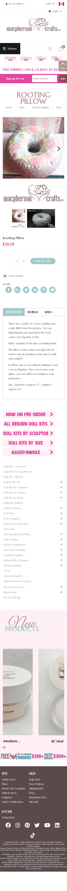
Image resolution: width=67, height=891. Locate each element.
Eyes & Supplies (12, 518)
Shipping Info (36, 788)
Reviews (33, 312)
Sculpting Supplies (13, 555)
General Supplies (13, 576)
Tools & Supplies (40, 107)
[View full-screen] (58, 121)
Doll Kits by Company (16, 487)
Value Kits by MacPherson (18, 471)
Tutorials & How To (14, 587)
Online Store (9, 779)
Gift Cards (9, 529)
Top (63, 68)
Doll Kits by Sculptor (15, 492)
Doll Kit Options (12, 508)
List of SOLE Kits (12, 597)
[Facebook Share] (8, 290)
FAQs (32, 793)
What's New (10, 592)
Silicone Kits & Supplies (16, 560)
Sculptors (7, 797)
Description (14, 312)
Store (22, 107)
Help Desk (34, 779)
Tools (58, 107)
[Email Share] (52, 290)
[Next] (58, 149)
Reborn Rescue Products (17, 581)
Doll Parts (9, 513)
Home (9, 107)
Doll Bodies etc (12, 482)
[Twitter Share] (26, 290)
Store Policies (36, 784)
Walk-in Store (9, 793)
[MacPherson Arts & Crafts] (33, 29)
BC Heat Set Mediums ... (38, 741)
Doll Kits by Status (13, 497)
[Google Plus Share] (17, 290)
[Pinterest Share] (43, 290)
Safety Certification (12, 801)
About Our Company (13, 788)
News (5, 784)
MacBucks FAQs (37, 797)
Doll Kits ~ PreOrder (15, 466)
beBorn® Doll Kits (13, 503)
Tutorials (33, 801)
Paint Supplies (11, 539)
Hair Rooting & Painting (17, 534)
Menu (11, 48)
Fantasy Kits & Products (16, 523)
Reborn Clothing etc (15, 544)
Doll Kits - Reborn (13, 477)
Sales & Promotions (14, 550)
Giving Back (8, 817)
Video (48, 312)
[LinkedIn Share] (35, 290)
